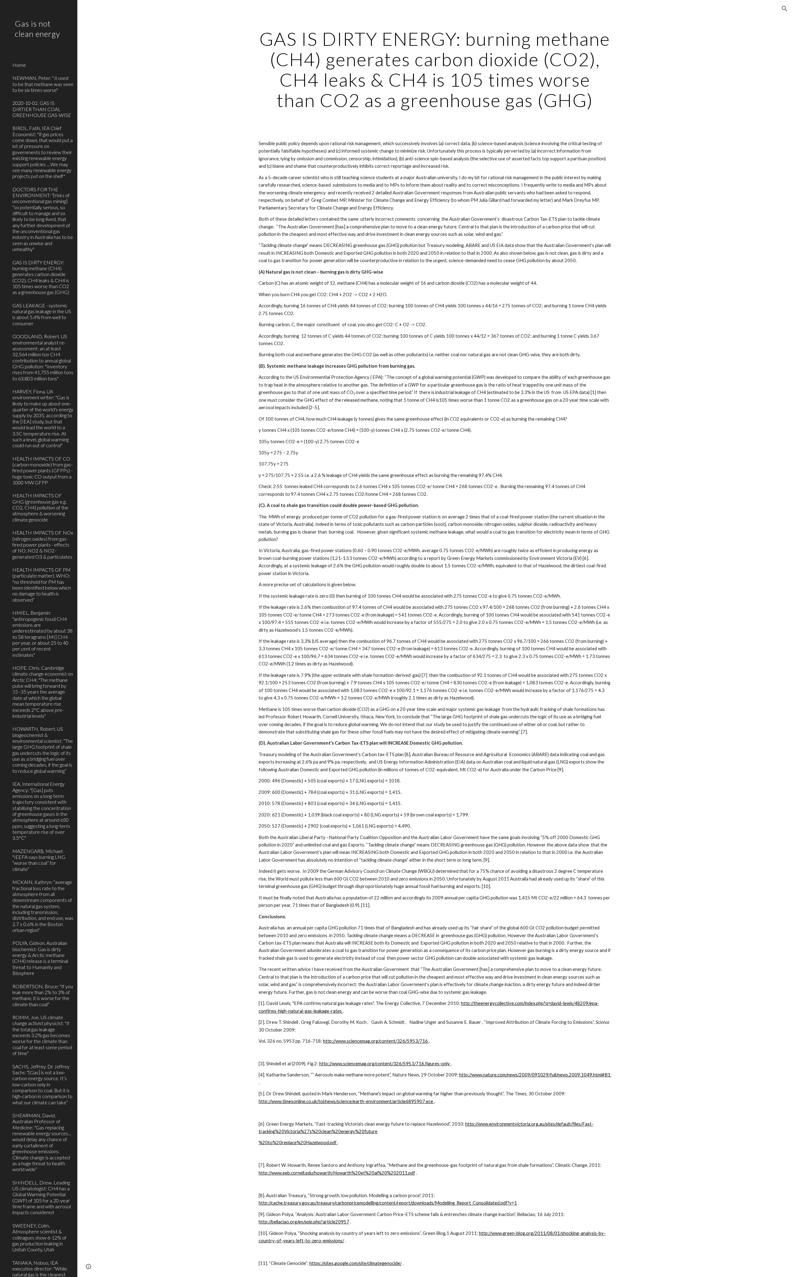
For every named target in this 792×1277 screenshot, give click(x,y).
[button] (784, 8)
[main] (434, 69)
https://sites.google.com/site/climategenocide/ (355, 1263)
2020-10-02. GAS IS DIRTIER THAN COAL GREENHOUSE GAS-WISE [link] (41, 109)
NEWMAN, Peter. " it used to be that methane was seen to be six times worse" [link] (42, 84)
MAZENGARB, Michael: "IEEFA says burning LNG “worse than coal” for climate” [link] (38, 860)
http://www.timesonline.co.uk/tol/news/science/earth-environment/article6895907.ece (346, 1101)
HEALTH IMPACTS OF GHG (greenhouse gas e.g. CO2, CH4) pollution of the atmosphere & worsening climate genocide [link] (40, 507)
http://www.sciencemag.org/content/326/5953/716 (376, 1041)
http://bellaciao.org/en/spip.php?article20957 (304, 1221)
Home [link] (19, 65)
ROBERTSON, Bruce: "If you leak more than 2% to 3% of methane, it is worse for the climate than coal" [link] (42, 995)
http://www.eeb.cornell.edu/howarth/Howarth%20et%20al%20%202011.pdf (337, 1172)
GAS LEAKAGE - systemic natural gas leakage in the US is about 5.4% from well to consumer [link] (41, 314)
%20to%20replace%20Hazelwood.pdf (298, 1142)
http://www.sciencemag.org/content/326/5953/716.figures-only (384, 1063)
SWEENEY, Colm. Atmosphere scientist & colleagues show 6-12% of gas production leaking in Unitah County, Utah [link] (39, 1237)
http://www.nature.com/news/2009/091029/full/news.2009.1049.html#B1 (535, 1074)
